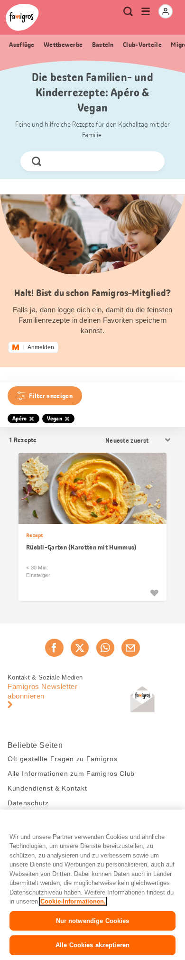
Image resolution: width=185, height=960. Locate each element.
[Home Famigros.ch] (22, 17)
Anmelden (41, 347)
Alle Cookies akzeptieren (93, 945)
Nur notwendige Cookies (93, 920)
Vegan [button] (55, 418)
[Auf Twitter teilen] (80, 648)
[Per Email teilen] (130, 648)
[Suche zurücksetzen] (149, 161)
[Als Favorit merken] (154, 592)
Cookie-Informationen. (73, 901)
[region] (92, 885)
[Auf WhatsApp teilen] (105, 648)
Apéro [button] (19, 418)
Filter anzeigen (51, 395)
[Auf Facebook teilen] (54, 648)
